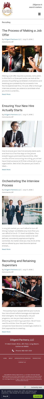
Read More (6, 94)
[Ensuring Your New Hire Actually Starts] (22, 134)
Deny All (5, 396)
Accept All (38, 396)
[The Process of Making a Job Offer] (22, 59)
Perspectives (37, 358)
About (11, 358)
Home (5, 358)
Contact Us (22, 362)
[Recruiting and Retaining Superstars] (22, 291)
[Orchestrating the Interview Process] (22, 210)
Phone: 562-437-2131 (24, 351)
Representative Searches (23, 358)
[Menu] (39, 14)
